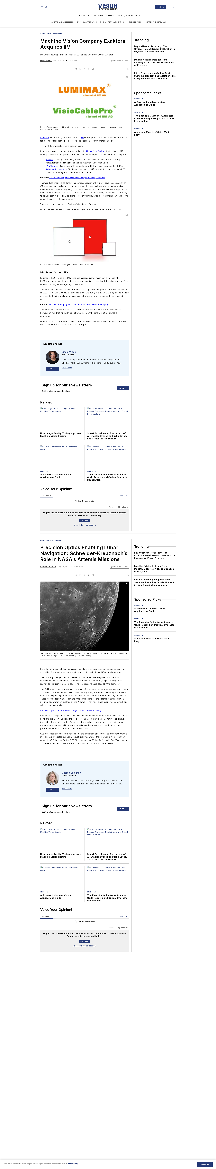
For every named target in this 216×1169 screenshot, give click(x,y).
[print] (128, 69)
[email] (92, 69)
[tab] (46, 496)
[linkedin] (80, 69)
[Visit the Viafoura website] (123, 507)
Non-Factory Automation (112, 22)
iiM (82, 137)
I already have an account (84, 525)
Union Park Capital (95, 151)
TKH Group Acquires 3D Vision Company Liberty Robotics (77, 177)
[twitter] (84, 69)
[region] (84, 501)
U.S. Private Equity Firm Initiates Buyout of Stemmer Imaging (78, 304)
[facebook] (76, 69)
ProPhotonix (52, 166)
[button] (42, 7)
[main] (108, 1164)
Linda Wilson (46, 60)
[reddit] (88, 69)
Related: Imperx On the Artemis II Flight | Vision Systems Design (71, 710)
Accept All (205, 1164)
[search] (46, 7)
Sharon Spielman (48, 567)
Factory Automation (87, 22)
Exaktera (44, 137)
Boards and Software (156, 22)
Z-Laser (49, 159)
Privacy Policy (73, 1164)
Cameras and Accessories (62, 22)
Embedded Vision (134, 22)
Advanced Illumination (56, 169)
